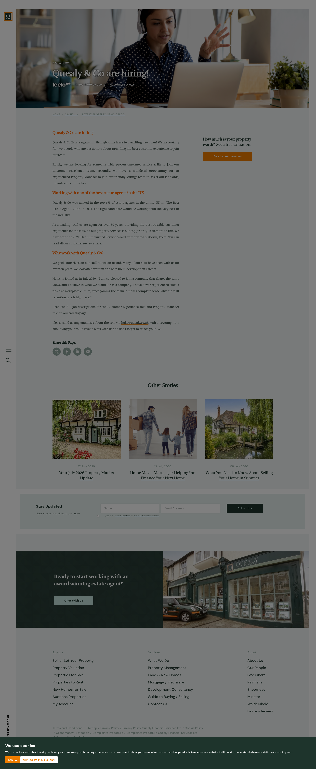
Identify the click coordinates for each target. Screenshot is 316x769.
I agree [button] (12, 759)
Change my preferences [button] (39, 759)
